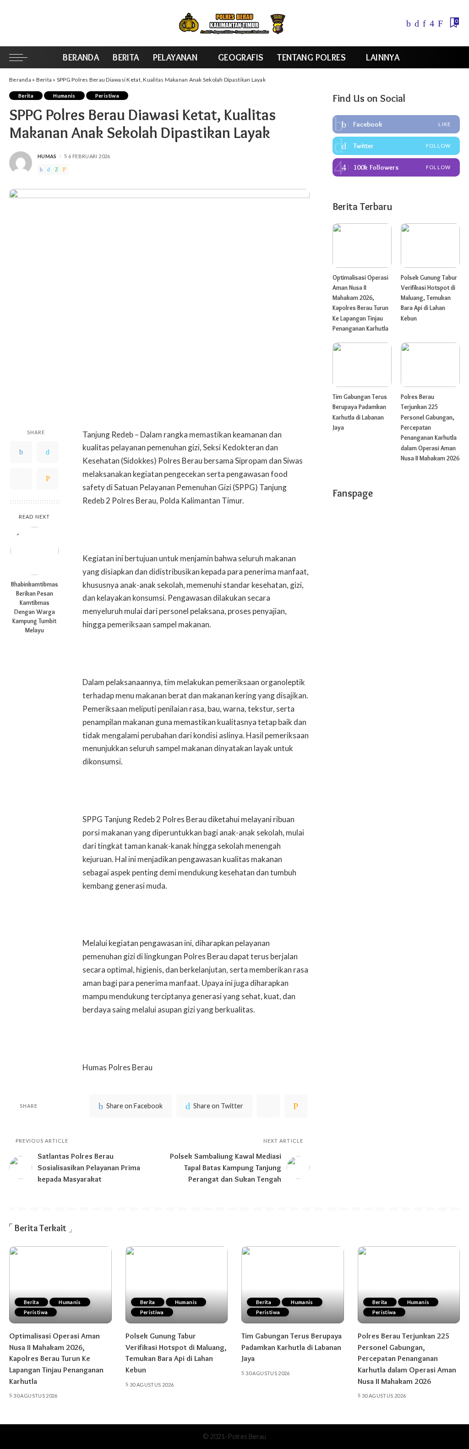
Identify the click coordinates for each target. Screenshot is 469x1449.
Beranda (20, 79)
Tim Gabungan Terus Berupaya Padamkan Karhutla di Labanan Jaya (291, 1347)
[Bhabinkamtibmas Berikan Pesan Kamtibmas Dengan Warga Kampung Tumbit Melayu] (35, 551)
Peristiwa (107, 96)
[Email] (64, 169)
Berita (44, 79)
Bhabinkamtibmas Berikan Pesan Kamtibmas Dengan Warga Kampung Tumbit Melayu (34, 607)
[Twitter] (417, 23)
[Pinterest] (424, 23)
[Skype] (440, 23)
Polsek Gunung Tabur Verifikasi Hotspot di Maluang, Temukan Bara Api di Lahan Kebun (429, 298)
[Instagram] (432, 23)
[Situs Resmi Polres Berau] (234, 23)
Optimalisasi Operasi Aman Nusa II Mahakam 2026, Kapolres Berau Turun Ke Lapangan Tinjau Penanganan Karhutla (56, 1358)
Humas (47, 156)
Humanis (64, 96)
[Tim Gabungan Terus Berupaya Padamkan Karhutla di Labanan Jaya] (362, 365)
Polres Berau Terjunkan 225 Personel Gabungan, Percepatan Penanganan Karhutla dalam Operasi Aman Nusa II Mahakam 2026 (430, 427)
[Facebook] (408, 23)
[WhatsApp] (56, 169)
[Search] (454, 57)
